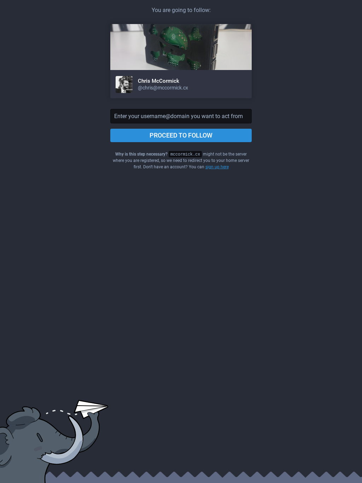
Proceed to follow (181, 135)
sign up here (217, 166)
